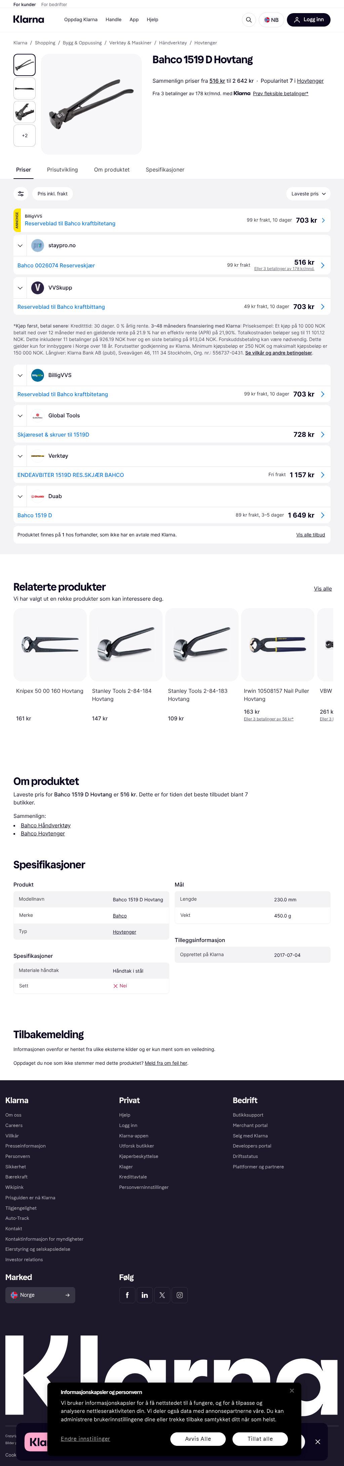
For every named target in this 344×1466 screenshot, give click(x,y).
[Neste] (321, 665)
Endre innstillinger (85, 1439)
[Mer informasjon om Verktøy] (20, 456)
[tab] (23, 169)
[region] (174, 1419)
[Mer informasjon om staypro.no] (20, 245)
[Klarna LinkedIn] (145, 1295)
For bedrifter (54, 4)
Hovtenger (310, 80)
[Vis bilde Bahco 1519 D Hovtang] (24, 65)
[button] (271, 19)
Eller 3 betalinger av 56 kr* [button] (269, 718)
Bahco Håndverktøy (46, 825)
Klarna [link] (20, 43)
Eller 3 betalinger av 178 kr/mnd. (284, 268)
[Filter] (20, 193)
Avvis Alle (198, 1439)
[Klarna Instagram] (180, 1295)
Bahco (120, 916)
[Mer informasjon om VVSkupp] (20, 288)
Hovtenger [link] (206, 43)
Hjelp (152, 20)
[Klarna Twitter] (162, 1295)
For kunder (24, 4)
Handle (114, 20)
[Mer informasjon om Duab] (20, 496)
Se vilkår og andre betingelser (278, 353)
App (134, 20)
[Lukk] (292, 1390)
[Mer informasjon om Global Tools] (20, 415)
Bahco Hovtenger (43, 833)
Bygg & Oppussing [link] (82, 43)
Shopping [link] (45, 43)
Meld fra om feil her (166, 1063)
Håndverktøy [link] (173, 43)
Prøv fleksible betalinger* (280, 93)
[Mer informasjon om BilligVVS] (20, 375)
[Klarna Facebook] (127, 1295)
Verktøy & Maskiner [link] (130, 43)
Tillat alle (260, 1439)
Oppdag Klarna (81, 20)
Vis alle (323, 588)
